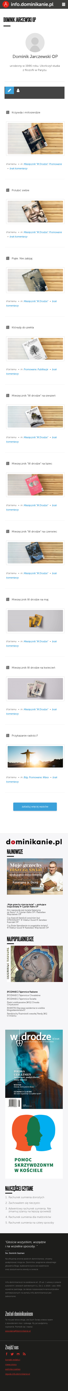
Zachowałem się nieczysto (24, 1203)
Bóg (26, 777)
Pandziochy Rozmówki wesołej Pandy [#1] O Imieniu (27, 1015)
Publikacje (42, 369)
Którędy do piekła (23, 327)
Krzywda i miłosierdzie (26, 112)
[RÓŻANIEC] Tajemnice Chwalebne (23, 995)
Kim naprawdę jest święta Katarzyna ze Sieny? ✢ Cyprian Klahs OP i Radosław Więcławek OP (26, 912)
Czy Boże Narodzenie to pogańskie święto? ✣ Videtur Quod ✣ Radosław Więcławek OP (28, 927)
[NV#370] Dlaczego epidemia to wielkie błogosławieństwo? (26, 1009)
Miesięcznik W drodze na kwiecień (33, 667)
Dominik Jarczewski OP (35, 57)
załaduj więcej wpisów (35, 806)
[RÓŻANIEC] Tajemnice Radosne (22, 992)
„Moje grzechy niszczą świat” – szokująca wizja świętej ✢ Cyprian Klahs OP (26, 906)
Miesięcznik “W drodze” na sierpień (33, 395)
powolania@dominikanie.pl (18, 1331)
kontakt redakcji (12, 1360)
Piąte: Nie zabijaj (22, 258)
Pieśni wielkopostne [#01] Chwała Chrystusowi (23, 1004)
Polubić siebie (20, 190)
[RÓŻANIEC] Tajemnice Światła (21, 999)
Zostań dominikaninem (19, 1314)
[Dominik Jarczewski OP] (35, 42)
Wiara (45, 777)
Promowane (55, 164)
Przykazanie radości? (25, 735)
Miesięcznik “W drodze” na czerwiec (34, 531)
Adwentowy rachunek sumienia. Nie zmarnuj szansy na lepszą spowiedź (30, 1210)
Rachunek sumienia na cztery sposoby (31, 1222)
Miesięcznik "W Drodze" (36, 164)
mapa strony (11, 1365)
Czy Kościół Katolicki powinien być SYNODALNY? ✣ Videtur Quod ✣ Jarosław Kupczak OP (27, 920)
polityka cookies (12, 1369)
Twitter (12, 1354)
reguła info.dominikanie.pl (17, 1374)
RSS (24, 1354)
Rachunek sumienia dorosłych (26, 1197)
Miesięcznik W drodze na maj (30, 599)
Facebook (6, 1353)
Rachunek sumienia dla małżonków (30, 1217)
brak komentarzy (18, 168)
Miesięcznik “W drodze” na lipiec (32, 463)
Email (18, 1354)
